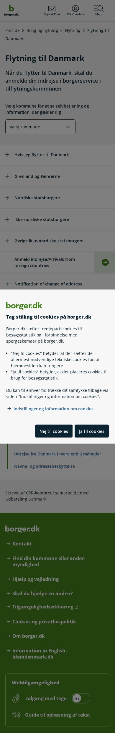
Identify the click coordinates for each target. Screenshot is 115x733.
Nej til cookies (54, 431)
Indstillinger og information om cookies (53, 408)
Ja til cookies (91, 431)
